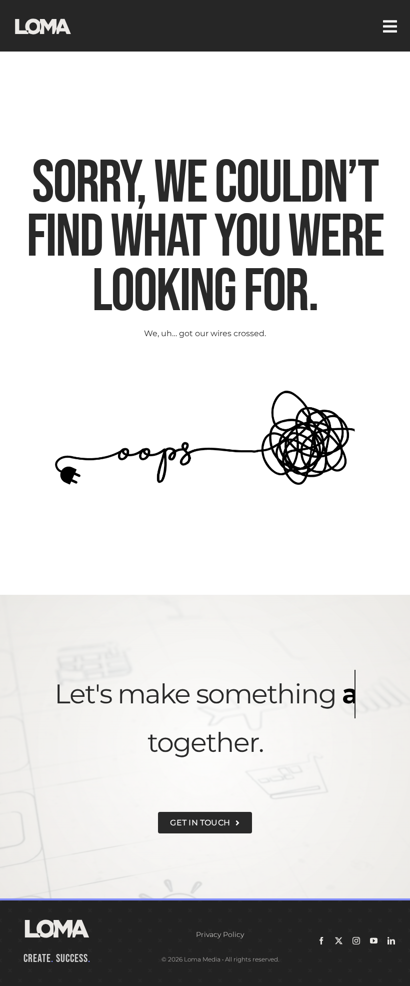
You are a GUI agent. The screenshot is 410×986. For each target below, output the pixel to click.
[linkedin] (391, 940)
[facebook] (321, 940)
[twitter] (338, 940)
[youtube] (374, 940)
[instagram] (356, 940)
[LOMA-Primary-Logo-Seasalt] (43, 19)
